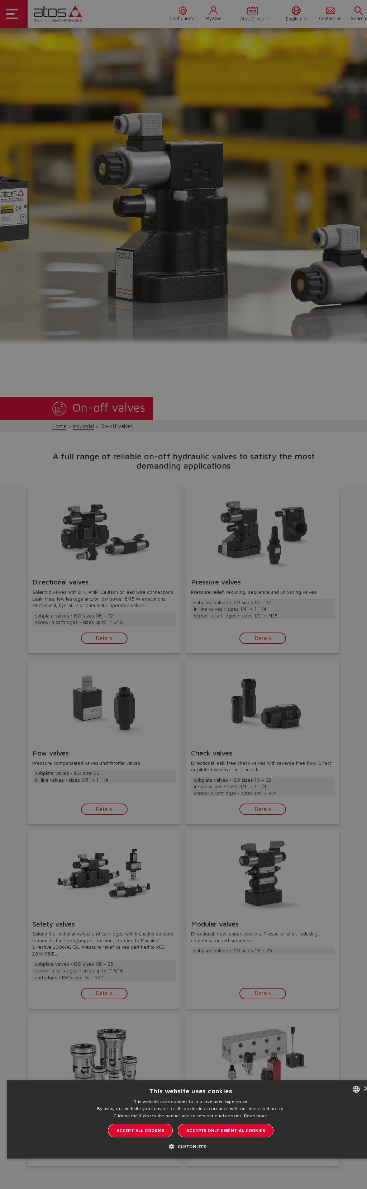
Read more (256, 1115)
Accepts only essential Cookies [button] (225, 1130)
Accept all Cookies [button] (140, 1130)
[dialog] (183, 594)
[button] (190, 1146)
